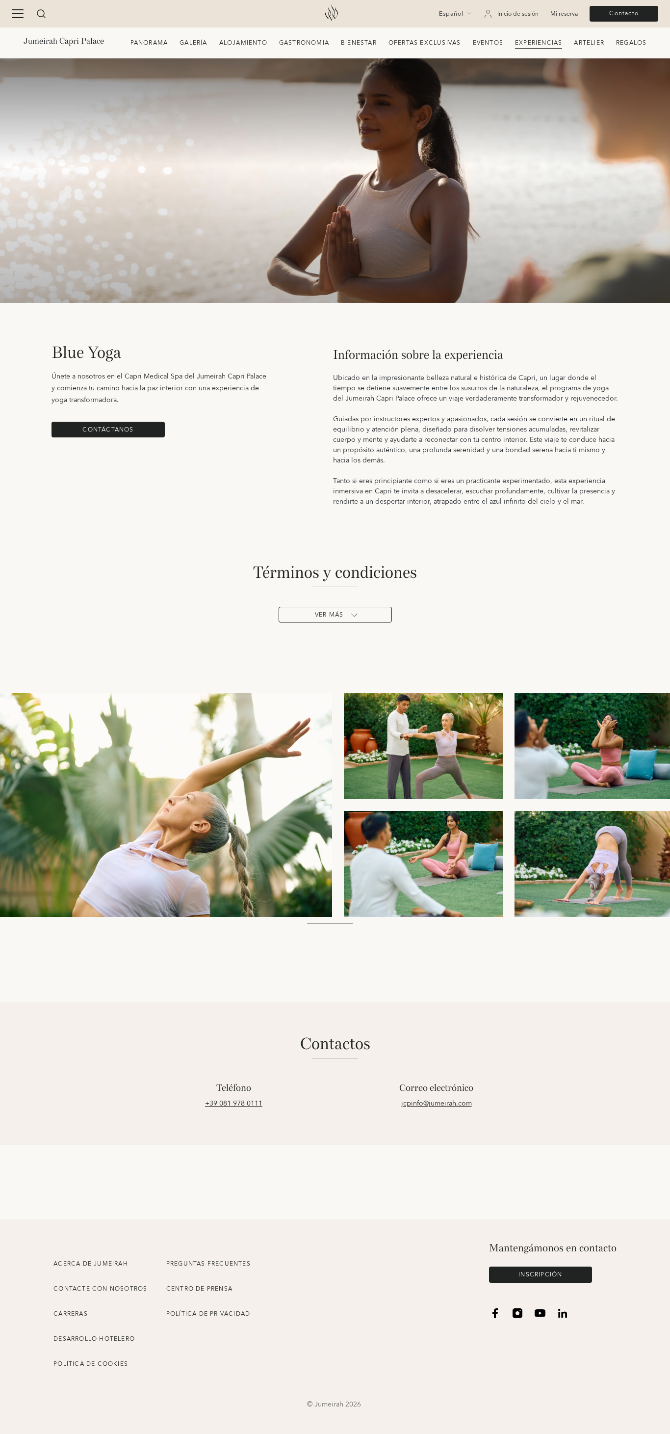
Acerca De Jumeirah (90, 1264)
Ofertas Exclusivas (424, 43)
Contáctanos (107, 430)
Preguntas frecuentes (208, 1264)
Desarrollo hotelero (94, 1339)
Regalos (631, 43)
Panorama (149, 43)
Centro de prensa (199, 1289)
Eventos (488, 43)
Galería (193, 43)
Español (451, 14)
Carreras (70, 1314)
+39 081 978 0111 (233, 1103)
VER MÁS (329, 615)
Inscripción (540, 1275)
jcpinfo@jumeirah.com (436, 1103)
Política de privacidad (208, 1314)
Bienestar (359, 43)
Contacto (624, 13)
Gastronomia (304, 43)
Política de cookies (90, 1364)
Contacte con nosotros (100, 1289)
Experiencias (538, 43)
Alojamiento (243, 43)
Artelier (589, 43)
